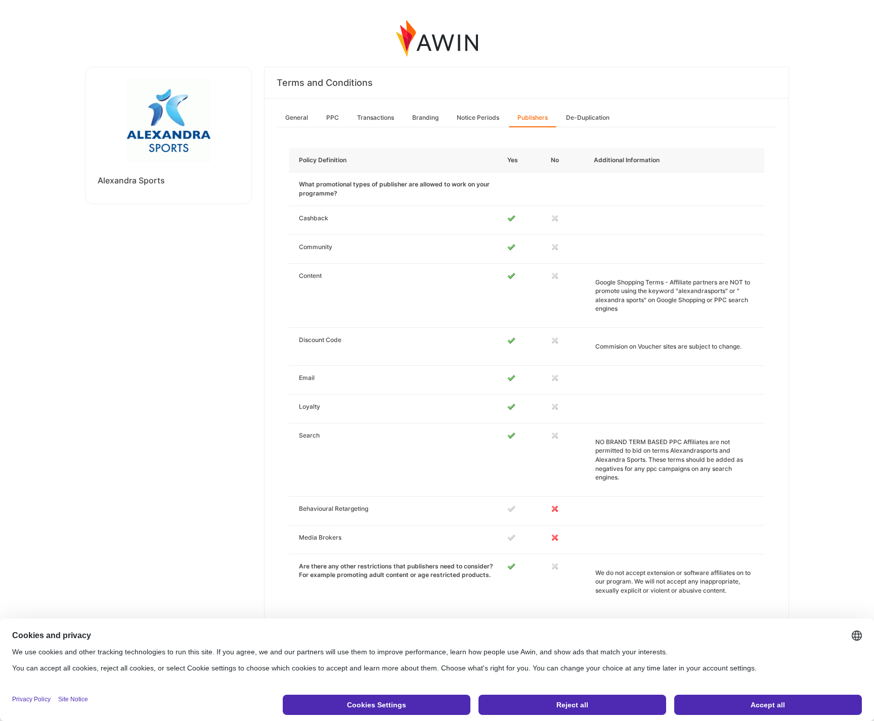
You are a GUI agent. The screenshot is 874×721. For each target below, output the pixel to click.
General (296, 117)
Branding (425, 117)
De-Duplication (587, 117)
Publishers (532, 117)
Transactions (375, 117)
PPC (332, 117)
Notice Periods (478, 117)
